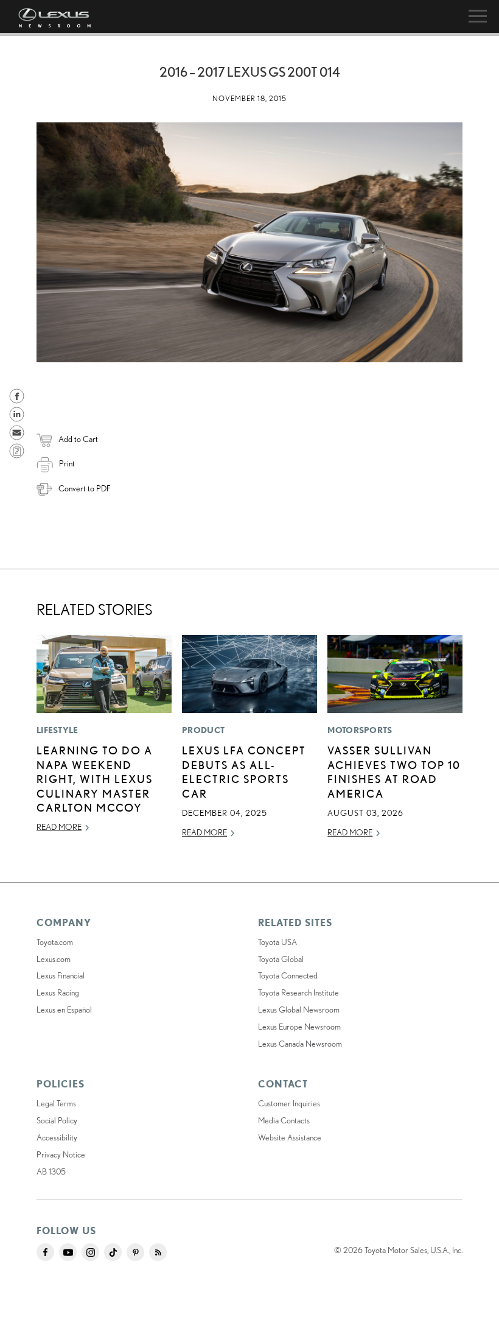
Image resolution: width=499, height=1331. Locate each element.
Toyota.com (55, 942)
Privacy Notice (61, 1154)
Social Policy (57, 1120)
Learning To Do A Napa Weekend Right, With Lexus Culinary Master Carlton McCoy (95, 778)
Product (203, 730)
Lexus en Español (64, 1009)
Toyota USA (277, 942)
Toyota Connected (288, 975)
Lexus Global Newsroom (299, 1009)
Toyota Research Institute (298, 992)
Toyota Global (281, 959)
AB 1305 (51, 1171)
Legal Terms (56, 1103)
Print (67, 463)
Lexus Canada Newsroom (300, 1043)
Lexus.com (54, 959)
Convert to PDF (84, 488)
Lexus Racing (58, 992)
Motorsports (359, 730)
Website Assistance (289, 1137)
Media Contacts (284, 1120)
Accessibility (57, 1137)
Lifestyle (58, 730)
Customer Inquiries (289, 1103)
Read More (59, 827)
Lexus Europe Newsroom (299, 1026)
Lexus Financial (61, 975)
